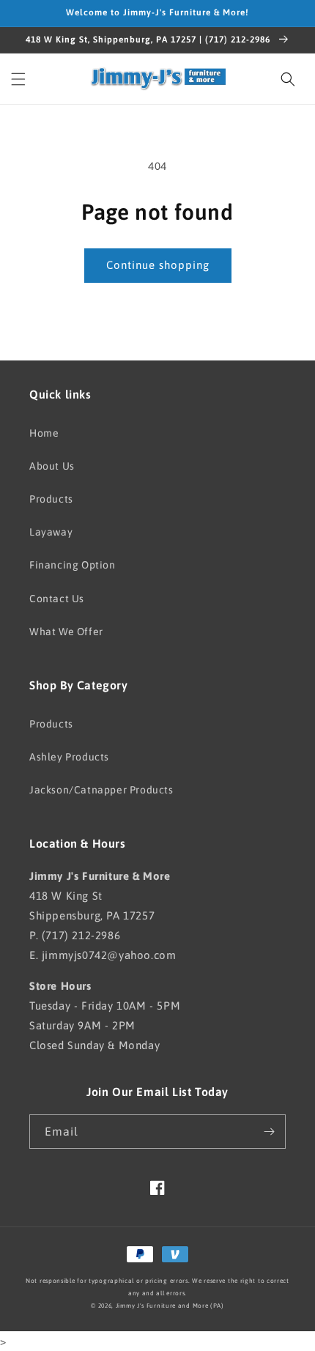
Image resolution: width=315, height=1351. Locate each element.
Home (44, 433)
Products (51, 499)
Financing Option (72, 565)
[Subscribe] (269, 1131)
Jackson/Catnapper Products (101, 790)
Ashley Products (69, 757)
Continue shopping (158, 265)
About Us (52, 466)
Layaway (51, 532)
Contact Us (56, 598)
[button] (18, 79)
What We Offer (66, 631)
